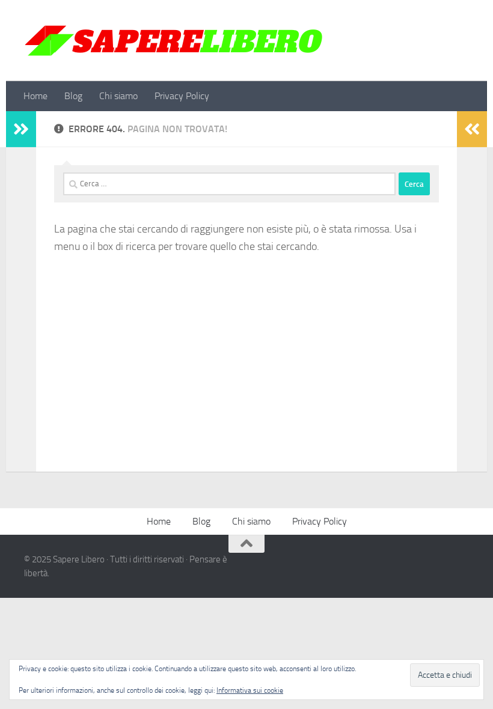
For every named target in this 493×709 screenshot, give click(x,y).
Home (35, 96)
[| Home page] (174, 40)
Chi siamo (118, 96)
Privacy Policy (182, 96)
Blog (73, 96)
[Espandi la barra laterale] (21, 129)
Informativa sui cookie (249, 690)
